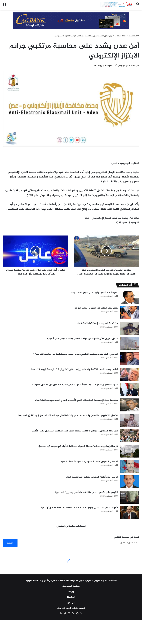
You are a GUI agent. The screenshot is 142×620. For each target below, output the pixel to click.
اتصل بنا (71, 597)
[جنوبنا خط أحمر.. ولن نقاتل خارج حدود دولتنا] (129, 297)
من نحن (71, 603)
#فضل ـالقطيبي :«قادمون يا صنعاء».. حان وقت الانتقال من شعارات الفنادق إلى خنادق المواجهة (68, 415)
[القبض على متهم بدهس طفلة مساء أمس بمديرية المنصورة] (129, 497)
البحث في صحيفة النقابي (126, 537)
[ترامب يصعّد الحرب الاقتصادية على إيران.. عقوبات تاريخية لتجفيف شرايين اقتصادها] (129, 374)
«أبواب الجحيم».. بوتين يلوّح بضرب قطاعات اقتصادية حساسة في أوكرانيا (79, 508)
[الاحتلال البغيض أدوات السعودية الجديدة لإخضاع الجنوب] (129, 466)
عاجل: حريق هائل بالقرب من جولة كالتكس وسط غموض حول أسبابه (82, 339)
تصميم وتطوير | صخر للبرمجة (71, 608)
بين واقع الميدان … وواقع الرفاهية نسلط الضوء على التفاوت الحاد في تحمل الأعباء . (74, 431)
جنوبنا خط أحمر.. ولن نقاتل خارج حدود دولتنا (94, 293)
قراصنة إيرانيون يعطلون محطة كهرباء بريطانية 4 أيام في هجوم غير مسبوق (78, 446)
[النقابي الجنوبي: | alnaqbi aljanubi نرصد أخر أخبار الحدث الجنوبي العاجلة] (116, 4)
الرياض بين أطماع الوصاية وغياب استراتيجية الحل (92, 477)
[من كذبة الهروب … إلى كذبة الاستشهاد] (129, 328)
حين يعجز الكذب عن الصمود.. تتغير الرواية (96, 308)
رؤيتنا (71, 592)
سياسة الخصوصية (71, 586)
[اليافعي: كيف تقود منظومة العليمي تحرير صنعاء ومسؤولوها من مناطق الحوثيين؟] (129, 358)
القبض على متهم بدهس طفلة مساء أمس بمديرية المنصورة (86, 492)
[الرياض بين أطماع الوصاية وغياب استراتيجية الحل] (129, 481)
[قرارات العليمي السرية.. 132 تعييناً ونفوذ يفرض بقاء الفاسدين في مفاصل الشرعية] (129, 389)
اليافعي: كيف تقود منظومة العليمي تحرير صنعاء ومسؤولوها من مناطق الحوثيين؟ (75, 354)
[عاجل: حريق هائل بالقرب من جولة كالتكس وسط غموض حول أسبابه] (129, 343)
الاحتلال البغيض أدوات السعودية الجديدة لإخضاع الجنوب (89, 462)
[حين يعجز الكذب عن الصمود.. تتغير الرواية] (129, 312)
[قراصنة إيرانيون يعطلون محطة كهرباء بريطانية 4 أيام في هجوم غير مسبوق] (129, 451)
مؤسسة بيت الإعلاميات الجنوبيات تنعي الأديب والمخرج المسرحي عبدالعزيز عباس (76, 400)
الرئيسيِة (132, 36)
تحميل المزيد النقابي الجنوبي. (71, 526)
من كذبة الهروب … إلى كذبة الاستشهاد (97, 323)
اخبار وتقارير (120, 36)
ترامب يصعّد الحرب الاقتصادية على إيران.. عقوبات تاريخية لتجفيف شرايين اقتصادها (74, 369)
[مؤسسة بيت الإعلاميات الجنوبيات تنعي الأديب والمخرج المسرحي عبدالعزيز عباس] (129, 404)
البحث (10, 543)
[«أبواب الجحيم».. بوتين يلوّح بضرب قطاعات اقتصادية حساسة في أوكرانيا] (129, 512)
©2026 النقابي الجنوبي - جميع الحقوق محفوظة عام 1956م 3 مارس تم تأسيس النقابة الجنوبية (71, 581)
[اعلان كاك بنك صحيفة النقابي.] (71, 21)
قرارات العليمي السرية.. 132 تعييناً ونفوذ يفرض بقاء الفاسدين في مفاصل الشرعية (75, 385)
